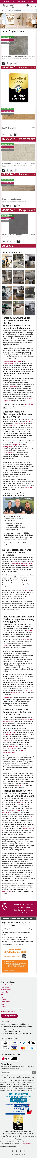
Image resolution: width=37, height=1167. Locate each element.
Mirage (15, 445)
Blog (2, 1004)
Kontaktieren (29, 487)
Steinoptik (12, 425)
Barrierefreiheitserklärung (9, 1011)
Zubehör (25, 566)
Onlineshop (12, 387)
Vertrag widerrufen (9, 1016)
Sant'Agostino (7, 447)
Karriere (3, 1006)
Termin (19, 785)
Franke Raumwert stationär (9, 985)
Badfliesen (29, 630)
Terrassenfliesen (8, 363)
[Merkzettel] (31, 6)
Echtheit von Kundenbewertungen (12, 1009)
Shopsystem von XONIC (18, 1154)
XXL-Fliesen (26, 640)
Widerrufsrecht (5, 987)
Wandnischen (12, 746)
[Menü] (2, 10)
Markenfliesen (16, 564)
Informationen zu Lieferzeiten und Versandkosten (15, 1144)
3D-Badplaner (27, 690)
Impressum (4, 997)
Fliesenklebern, (7, 734)
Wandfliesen (18, 361)
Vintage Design (20, 423)
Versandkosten (6, 990)
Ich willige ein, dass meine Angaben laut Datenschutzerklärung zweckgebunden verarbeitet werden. (19, 1076)
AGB (2, 994)
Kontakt (3, 999)
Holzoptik (29, 421)
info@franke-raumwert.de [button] (11, 1031)
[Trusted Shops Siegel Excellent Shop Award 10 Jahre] (18, 1122)
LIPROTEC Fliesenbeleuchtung (14, 751)
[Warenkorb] (35, 6)
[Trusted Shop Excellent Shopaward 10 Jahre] (18, 87)
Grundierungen (11, 732)
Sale (30, 816)
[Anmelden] (27, 6)
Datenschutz (5, 992)
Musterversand (5, 1002)
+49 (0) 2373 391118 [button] (9, 1029)
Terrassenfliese (8, 453)
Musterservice (15, 692)
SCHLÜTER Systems (9, 748)
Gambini (20, 445)
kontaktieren (29, 404)
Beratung (28, 590)
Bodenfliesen (9, 361)
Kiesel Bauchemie (8, 740)
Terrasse (5, 646)
